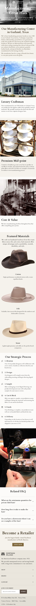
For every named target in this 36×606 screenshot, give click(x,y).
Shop (3, 570)
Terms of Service (5, 601)
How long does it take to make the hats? (14, 510)
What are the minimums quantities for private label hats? (16, 501)
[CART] (33, 2)
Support (4, 582)
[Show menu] (2, 2)
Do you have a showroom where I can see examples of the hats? (15, 520)
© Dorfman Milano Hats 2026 (9, 598)
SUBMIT (23, 591)
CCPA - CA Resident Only (8, 604)
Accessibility (23, 601)
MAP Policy (15, 601)
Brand (3, 576)
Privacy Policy (22, 598)
